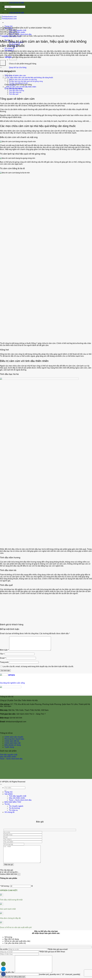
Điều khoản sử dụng (12, 745)
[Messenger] (3, 969)
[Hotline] (3, 964)
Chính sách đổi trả (11, 741)
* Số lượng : (5, 886)
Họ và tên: (4, 949)
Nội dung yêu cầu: (7, 972)
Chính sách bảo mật (12, 743)
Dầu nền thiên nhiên (17, 32)
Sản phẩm (8, 794)
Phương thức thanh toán (14, 739)
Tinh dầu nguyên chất (17, 30)
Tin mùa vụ (13, 810)
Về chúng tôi (9, 48)
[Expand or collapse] (1, 67)
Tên (2, 654)
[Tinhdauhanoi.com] (8, 18)
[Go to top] (1, 784)
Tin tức (7, 804)
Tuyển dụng (9, 747)
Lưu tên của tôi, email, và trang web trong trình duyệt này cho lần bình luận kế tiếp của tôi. (38, 666)
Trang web (4, 662)
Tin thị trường (14, 808)
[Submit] (5, 9)
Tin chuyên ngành (16, 806)
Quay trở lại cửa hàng (17, 67)
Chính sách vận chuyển (13, 737)
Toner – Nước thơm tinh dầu (20, 34)
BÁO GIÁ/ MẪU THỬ (12, 802)
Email (3, 658)
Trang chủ (8, 26)
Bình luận (4, 650)
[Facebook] (3, 974)
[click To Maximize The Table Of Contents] (3, 63)
